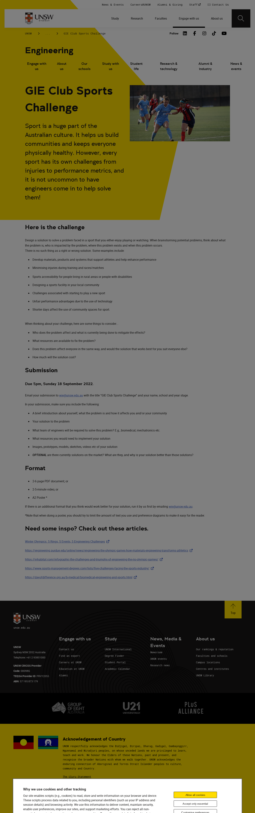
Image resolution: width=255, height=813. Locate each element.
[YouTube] (223, 33)
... (47, 33)
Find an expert (69, 656)
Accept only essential (195, 803)
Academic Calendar (117, 669)
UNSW (28, 33)
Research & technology (168, 66)
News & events (236, 66)
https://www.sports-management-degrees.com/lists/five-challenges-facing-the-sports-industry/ (90, 568)
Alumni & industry (205, 66)
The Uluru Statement (77, 776)
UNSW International (118, 649)
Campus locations (208, 662)
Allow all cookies (195, 794)
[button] (233, 609)
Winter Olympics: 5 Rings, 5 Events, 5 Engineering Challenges (68, 541)
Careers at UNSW (70, 662)
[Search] (241, 18)
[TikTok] (214, 33)
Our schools (84, 66)
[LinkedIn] (185, 33)
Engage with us (36, 66)
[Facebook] (194, 33)
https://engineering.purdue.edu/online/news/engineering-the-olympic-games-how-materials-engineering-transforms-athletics (109, 550)
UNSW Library (205, 675)
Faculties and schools (211, 656)
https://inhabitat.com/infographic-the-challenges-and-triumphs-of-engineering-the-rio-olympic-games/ (94, 559)
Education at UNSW (71, 669)
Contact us (66, 649)
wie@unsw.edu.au (71, 395)
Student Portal (115, 662)
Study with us (110, 66)
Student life (136, 66)
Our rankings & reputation (214, 649)
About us (61, 66)
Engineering (49, 50)
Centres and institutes (212, 669)
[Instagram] (204, 33)
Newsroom (156, 652)
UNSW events (158, 658)
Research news (160, 665)
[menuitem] (115, 18)
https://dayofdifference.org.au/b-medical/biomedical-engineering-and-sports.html (81, 577)
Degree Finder (114, 656)
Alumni (63, 675)
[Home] (39, 18)
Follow (174, 33)
